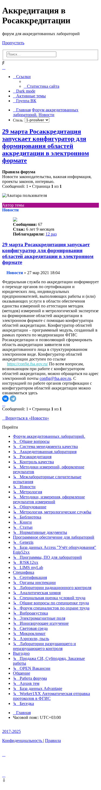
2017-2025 (11, 731)
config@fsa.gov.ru (55, 378)
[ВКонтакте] (5, 398)
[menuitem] (41, 86)
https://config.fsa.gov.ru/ (27, 364)
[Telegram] (13, 398)
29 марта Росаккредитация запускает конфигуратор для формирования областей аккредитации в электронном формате (45, 146)
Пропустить (13, 43)
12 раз (51, 234)
